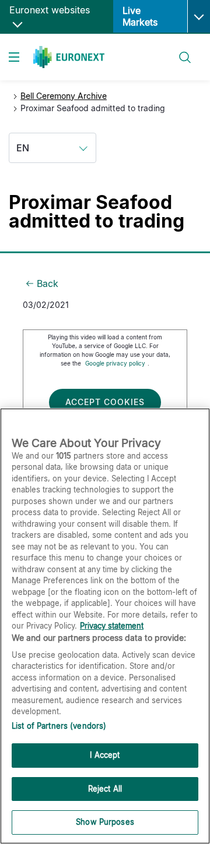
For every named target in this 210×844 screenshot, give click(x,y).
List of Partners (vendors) (59, 725)
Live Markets (140, 16)
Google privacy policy (115, 363)
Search (179, 50)
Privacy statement (112, 625)
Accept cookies (105, 402)
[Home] (68, 57)
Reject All (105, 788)
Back (47, 283)
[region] (105, 626)
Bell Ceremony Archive (63, 96)
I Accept (105, 755)
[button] (198, 16)
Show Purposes (105, 822)
